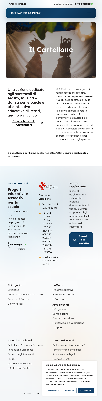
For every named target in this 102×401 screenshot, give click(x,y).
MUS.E (11, 358)
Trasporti (57, 327)
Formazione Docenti (63, 294)
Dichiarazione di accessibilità (68, 345)
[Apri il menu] (89, 12)
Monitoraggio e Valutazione (68, 322)
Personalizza (53, 391)
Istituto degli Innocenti (21, 354)
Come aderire (60, 313)
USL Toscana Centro (19, 367)
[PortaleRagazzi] (83, 3)
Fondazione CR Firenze (20, 349)
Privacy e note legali (64, 354)
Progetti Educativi (62, 289)
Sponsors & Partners (19, 299)
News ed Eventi (61, 358)
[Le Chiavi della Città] (28, 13)
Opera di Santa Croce (20, 363)
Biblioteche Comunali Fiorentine (26, 345)
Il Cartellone (59, 299)
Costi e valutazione (63, 318)
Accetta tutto (85, 391)
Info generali (59, 309)
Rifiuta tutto (69, 391)
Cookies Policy (52, 375)
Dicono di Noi (15, 303)
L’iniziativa (13, 289)
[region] (69, 378)
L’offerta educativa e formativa (25, 294)
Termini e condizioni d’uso (66, 349)
